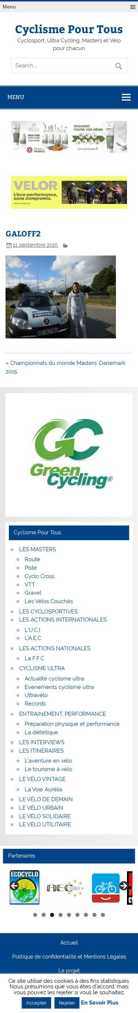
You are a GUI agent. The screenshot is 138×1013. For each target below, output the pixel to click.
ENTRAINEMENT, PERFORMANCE (62, 714)
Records (35, 703)
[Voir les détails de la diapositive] (56, 888)
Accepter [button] (36, 1003)
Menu (9, 7)
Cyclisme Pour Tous (69, 28)
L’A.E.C (33, 638)
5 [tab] (69, 915)
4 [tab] (61, 915)
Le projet (69, 971)
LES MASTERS (37, 549)
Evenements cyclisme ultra (59, 687)
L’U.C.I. (33, 630)
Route (32, 559)
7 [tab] (86, 915)
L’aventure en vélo (48, 760)
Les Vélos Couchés (49, 601)
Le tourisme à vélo (48, 769)
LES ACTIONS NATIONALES (55, 648)
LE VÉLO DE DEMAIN (46, 799)
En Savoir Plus (99, 1003)
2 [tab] (44, 915)
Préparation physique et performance (72, 724)
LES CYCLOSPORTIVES (48, 611)
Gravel (33, 593)
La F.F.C (34, 658)
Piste (31, 567)
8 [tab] (94, 915)
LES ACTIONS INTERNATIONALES (63, 619)
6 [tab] (77, 915)
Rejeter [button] (67, 1003)
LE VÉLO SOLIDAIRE (45, 816)
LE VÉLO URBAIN (41, 808)
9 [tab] (103, 915)
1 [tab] (35, 915)
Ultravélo (36, 695)
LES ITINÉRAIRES (41, 751)
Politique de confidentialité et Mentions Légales (69, 957)
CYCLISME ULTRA (42, 668)
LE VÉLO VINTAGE (42, 779)
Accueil (69, 943)
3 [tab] (52, 915)
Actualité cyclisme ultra (54, 678)
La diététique (41, 732)
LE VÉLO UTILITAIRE (45, 824)
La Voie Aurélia (43, 789)
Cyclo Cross (39, 576)
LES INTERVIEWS (41, 742)
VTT (30, 584)
